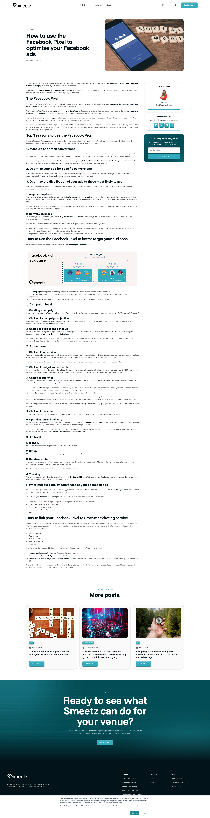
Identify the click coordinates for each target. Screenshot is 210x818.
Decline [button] (145, 813)
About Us (98, 5)
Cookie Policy (177, 786)
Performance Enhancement (132, 795)
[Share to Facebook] (156, 125)
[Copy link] (172, 125)
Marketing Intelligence (130, 791)
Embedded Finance (129, 782)
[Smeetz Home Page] (21, 5)
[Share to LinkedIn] (166, 125)
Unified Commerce (129, 778)
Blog (152, 782)
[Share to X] (161, 125)
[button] (85, 5)
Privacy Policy (177, 778)
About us (153, 778)
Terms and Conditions (180, 782)
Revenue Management (130, 786)
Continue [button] (134, 813)
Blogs (109, 5)
